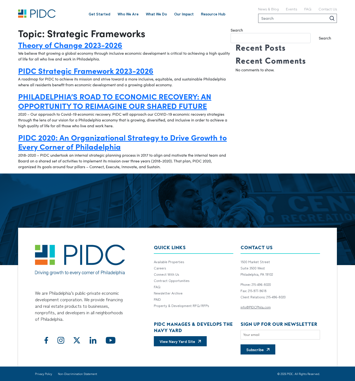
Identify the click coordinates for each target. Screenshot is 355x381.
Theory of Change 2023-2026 (70, 44)
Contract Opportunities (171, 280)
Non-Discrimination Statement (77, 374)
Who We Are (128, 14)
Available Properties (169, 261)
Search (237, 30)
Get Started (99, 14)
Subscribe (255, 349)
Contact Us (328, 8)
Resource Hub (213, 14)
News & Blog (268, 8)
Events (291, 8)
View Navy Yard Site (177, 341)
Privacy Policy (43, 374)
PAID (157, 299)
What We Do (156, 14)
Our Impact (184, 14)
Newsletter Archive (168, 293)
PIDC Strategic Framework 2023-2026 (85, 70)
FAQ (307, 8)
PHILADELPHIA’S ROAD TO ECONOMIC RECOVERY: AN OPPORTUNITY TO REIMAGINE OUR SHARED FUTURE (114, 101)
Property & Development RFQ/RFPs (181, 305)
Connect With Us (166, 274)
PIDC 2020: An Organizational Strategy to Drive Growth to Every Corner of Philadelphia (122, 142)
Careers (160, 268)
